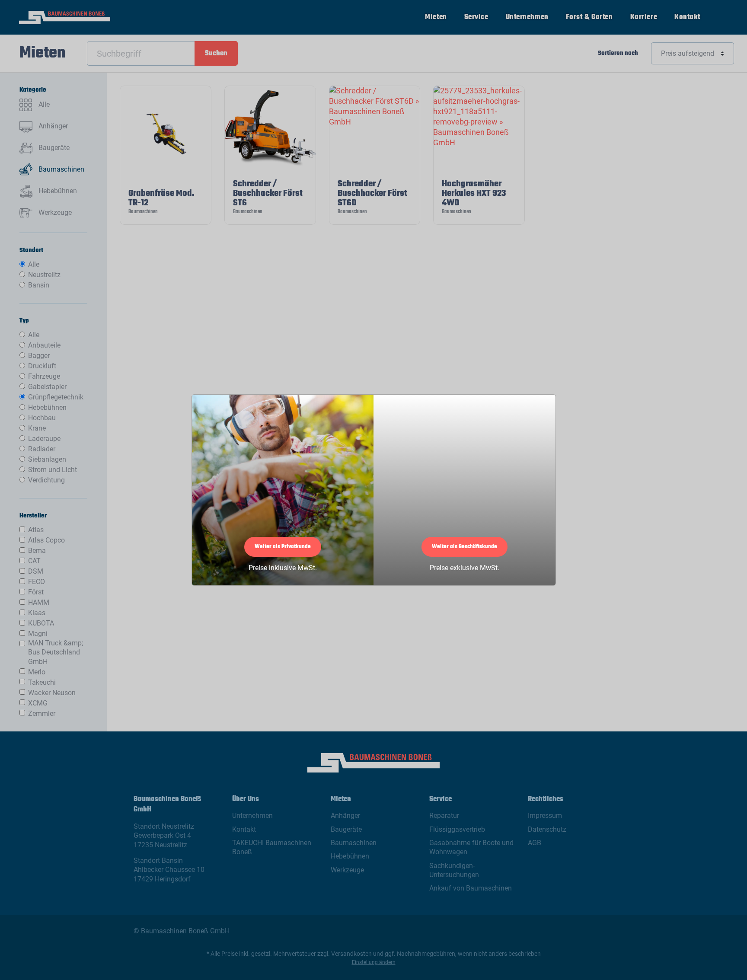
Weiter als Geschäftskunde (464, 547)
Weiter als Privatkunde (283, 547)
